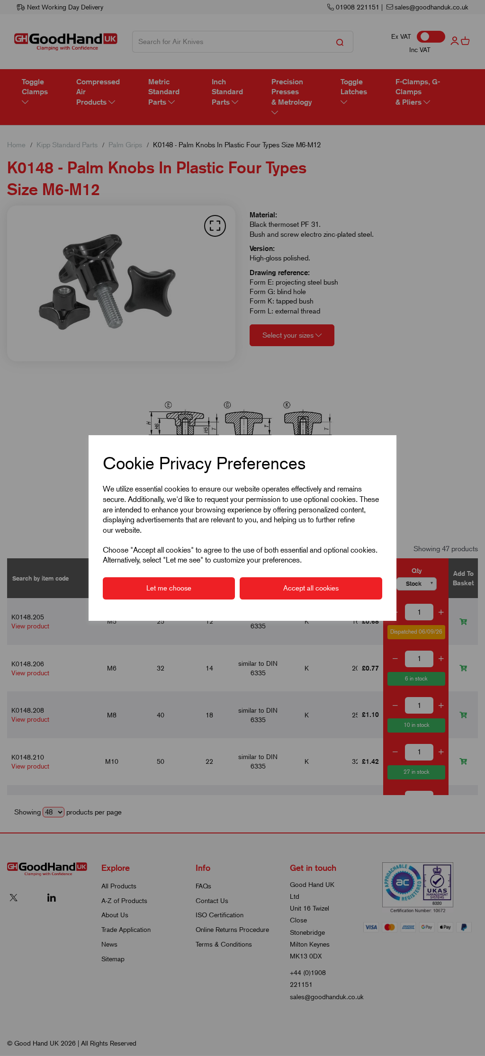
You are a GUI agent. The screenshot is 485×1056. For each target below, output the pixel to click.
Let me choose (168, 588)
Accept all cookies (311, 588)
